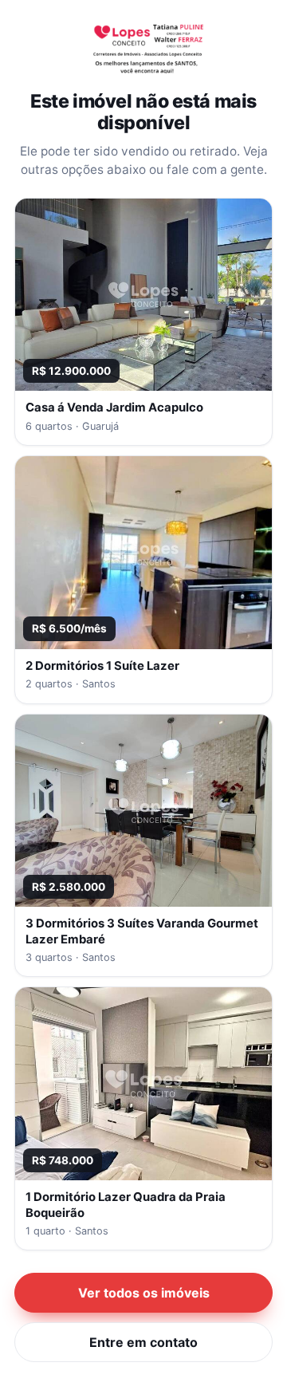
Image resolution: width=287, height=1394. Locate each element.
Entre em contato (143, 1342)
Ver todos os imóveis (144, 1293)
